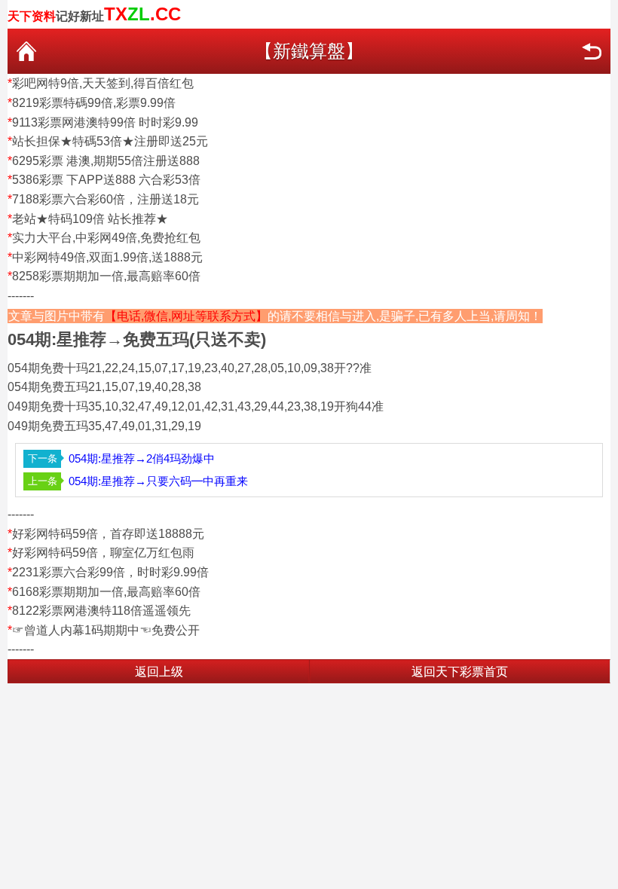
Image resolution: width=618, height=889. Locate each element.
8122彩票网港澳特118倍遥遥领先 (101, 610)
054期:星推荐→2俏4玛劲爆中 (142, 458)
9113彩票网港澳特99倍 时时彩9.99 (105, 122)
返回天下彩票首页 (459, 671)
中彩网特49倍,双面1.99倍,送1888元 (107, 257)
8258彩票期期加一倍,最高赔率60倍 (106, 276)
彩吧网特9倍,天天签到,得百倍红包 (103, 83)
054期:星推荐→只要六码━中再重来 (158, 481)
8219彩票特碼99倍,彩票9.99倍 (94, 102)
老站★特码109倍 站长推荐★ (90, 218)
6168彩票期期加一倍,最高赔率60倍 (106, 591)
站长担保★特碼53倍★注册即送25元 (110, 141)
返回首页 (26, 51)
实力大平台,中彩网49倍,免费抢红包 (106, 237)
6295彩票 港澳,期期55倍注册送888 (106, 160)
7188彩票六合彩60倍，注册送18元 (105, 199)
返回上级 (159, 671)
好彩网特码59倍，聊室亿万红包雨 (103, 552)
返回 (591, 51)
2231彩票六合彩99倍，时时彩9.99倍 (110, 572)
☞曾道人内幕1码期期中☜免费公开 (106, 630)
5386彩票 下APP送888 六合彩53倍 (106, 179)
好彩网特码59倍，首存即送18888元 (108, 533)
